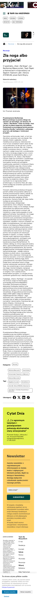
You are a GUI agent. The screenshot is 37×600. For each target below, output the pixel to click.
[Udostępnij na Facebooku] (14, 397)
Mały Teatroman (17, 22)
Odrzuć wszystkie (25, 592)
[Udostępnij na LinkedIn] (23, 397)
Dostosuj (6, 596)
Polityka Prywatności (8, 587)
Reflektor (6, 22)
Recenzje (12, 18)
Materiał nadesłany (9, 79)
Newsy (5, 18)
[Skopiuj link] (28, 397)
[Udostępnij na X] (19, 397)
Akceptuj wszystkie (9, 592)
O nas (21, 541)
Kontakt (21, 549)
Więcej (21, 565)
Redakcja (22, 545)
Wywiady (20, 18)
